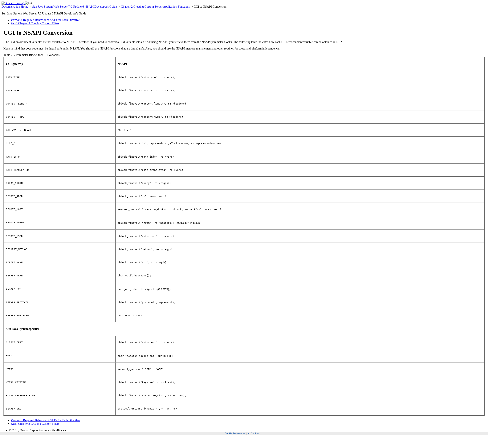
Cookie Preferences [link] (235, 433)
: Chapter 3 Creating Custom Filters (35, 23)
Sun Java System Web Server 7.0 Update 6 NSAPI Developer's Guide (75, 6)
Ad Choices (253, 433)
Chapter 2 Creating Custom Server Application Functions (155, 6)
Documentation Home (15, 6)
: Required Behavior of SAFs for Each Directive (45, 20)
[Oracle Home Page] (13, 3)
